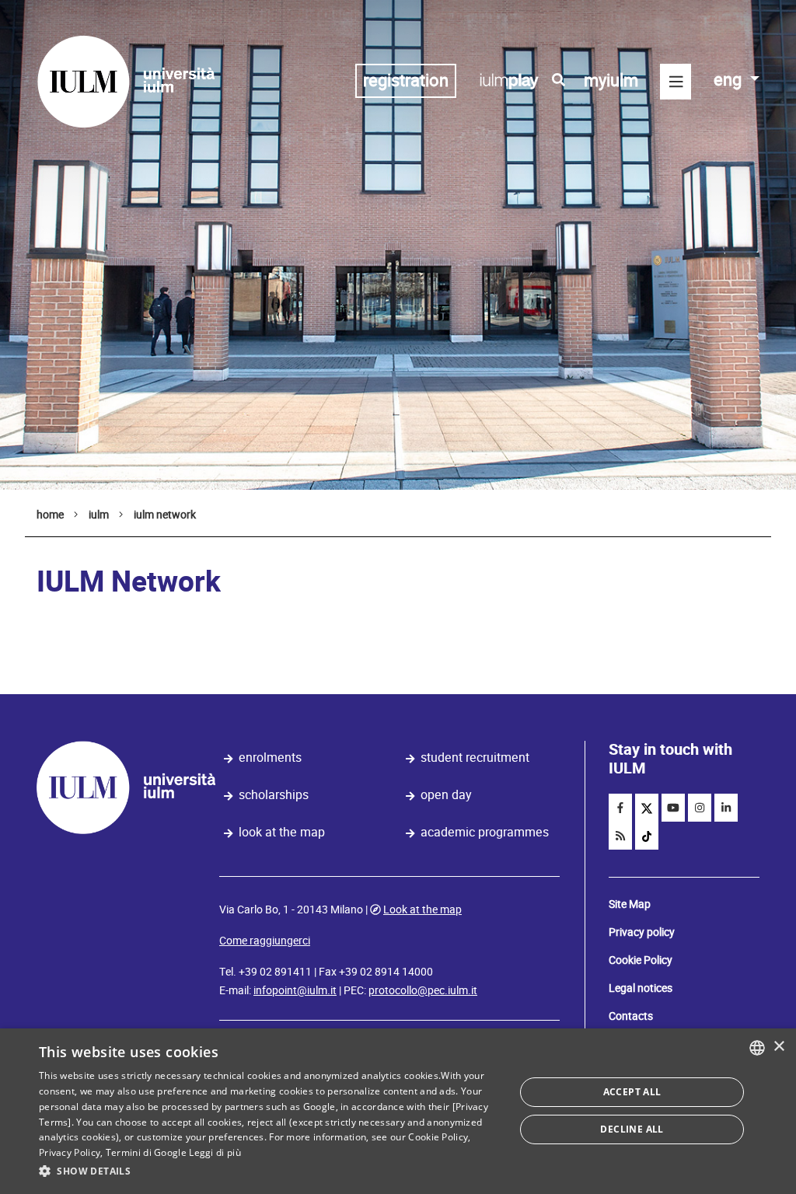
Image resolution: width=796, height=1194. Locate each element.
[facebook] (620, 808)
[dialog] (398, 1111)
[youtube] (673, 808)
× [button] (778, 1047)
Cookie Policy (640, 960)
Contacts (631, 1016)
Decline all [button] (631, 1129)
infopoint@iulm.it (295, 990)
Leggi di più (215, 1152)
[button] (270, 1171)
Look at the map (282, 832)
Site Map (630, 904)
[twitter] (646, 808)
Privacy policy (642, 932)
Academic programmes (485, 832)
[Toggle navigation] (675, 82)
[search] (558, 80)
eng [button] (729, 80)
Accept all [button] (632, 1091)
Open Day (446, 795)
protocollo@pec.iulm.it (422, 990)
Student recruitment (475, 757)
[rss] (620, 836)
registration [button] (406, 80)
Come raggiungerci (264, 940)
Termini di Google (146, 1152)
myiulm (611, 80)
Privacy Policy (69, 1152)
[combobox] (757, 1048)
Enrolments (270, 757)
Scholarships (274, 795)
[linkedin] (726, 808)
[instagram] (699, 808)
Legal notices (640, 988)
